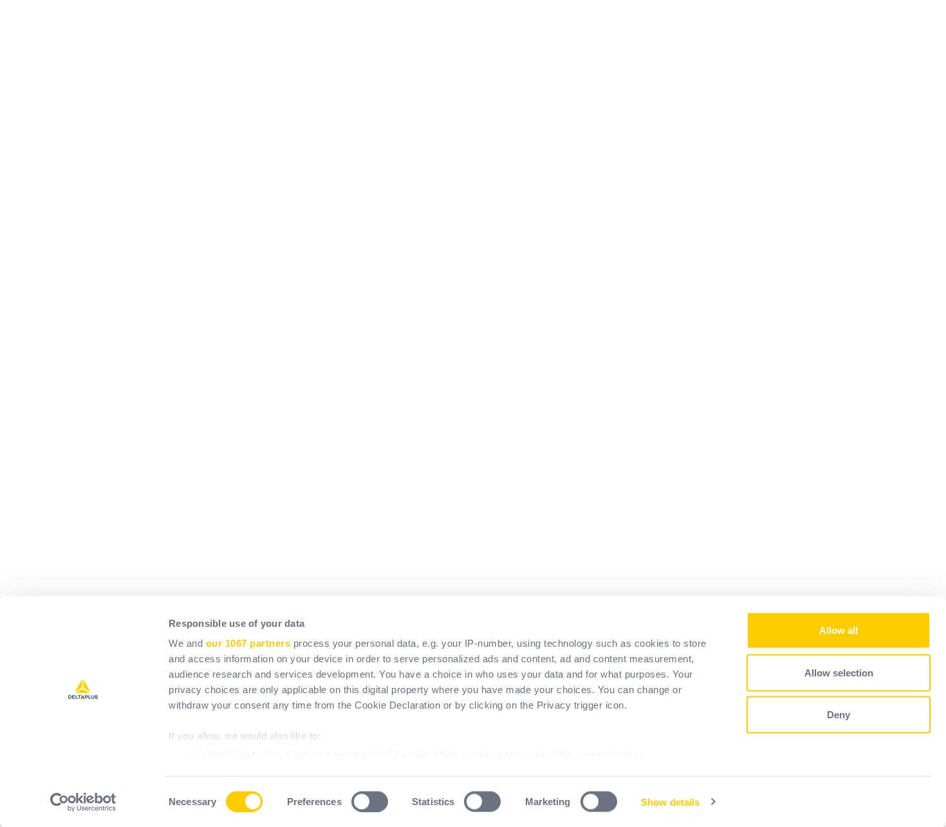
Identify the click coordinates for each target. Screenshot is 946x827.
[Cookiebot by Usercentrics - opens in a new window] (83, 802)
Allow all (838, 630)
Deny (838, 714)
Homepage (321, 238)
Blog (306, 467)
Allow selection (838, 672)
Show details (670, 801)
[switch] (369, 801)
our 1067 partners (248, 643)
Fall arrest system (339, 391)
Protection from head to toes (362, 314)
